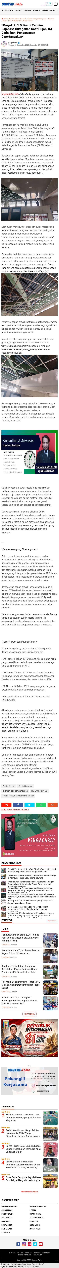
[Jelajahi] (55, 4)
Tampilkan (51, 921)
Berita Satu (6, 1229)
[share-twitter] (29, 805)
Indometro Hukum (38, 1206)
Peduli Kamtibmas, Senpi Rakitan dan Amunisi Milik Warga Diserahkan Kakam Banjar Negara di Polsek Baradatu (23, 1134)
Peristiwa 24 (7, 1214)
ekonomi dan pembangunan (36, 19)
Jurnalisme (6, 1210)
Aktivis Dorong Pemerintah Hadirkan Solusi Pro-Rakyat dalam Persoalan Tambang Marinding (23, 1164)
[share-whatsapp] (41, 805)
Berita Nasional (20, 19)
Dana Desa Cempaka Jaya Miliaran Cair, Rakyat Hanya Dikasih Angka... (24, 1179)
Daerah (18, 11)
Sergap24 (5, 1232)
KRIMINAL (36, 11)
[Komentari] (53, 805)
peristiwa (27, 11)
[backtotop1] (56, 1260)
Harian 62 (5, 1221)
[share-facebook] (18, 805)
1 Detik (33, 1210)
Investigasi (35, 1229)
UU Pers (20, 1253)
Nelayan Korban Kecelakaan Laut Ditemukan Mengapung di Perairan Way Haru (23, 1117)
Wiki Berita (6, 1218)
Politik (52, 11)
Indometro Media (9, 1206)
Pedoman (46, 1253)
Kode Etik (28, 1253)
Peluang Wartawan (24, 1255)
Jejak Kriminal (37, 1218)
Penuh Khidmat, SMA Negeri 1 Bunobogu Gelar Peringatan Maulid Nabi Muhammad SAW (19, 1000)
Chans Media (35, 1214)
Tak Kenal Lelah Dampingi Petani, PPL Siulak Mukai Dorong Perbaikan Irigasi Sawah (20, 984)
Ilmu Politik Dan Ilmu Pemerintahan (20, 21)
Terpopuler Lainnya (29, 1192)
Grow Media (35, 1225)
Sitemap (37, 1253)
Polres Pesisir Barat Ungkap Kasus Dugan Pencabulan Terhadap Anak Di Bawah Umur (23, 1149)
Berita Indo (6, 1225)
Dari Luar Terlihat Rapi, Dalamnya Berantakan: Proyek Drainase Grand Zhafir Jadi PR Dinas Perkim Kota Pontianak (19, 970)
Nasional (9, 11)
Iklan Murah (37, 1255)
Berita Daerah (9, 19)
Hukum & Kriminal (39, 791)
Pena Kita (34, 1221)
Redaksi (12, 1253)
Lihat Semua (29, 1014)
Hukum (45, 11)
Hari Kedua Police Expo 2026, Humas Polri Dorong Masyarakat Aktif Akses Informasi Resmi (20, 937)
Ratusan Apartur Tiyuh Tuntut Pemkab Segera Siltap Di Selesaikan (20, 952)
